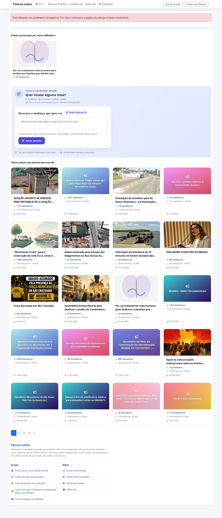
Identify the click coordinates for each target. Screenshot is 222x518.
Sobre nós (90, 4)
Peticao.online (22, 4)
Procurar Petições (57, 4)
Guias (15, 465)
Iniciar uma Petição (196, 4)
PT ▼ (41, 4)
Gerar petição (34, 140)
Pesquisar (107, 4)
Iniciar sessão (173, 4)
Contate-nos (76, 4)
